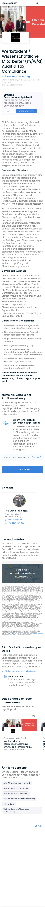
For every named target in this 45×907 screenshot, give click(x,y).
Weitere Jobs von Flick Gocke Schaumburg (16, 810)
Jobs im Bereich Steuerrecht (16, 793)
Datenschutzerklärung (17, 633)
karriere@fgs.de (15, 520)
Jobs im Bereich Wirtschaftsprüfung (19, 798)
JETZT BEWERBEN (26, 111)
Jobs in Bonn (9, 804)
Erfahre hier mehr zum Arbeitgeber (20, 671)
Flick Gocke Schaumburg (16, 76)
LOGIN (9, 111)
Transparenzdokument (36, 633)
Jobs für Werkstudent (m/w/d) (17, 783)
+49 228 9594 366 (16, 523)
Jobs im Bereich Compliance (16, 788)
